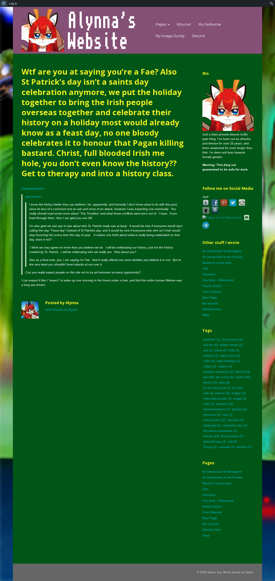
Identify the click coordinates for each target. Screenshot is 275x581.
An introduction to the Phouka (222, 257)
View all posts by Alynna (61, 309)
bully (233, 350)
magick (238, 393)
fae (208, 377)
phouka (239, 409)
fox (237, 387)
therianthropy (214, 441)
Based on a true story (217, 262)
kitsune (222, 393)
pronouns (212, 414)
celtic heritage (228, 361)
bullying (210, 355)
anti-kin (210, 344)
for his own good (217, 387)
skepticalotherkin (32, 188)
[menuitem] (4, 3)
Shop (205, 315)
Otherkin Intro (211, 309)
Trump (210, 447)
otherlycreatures (216, 409)
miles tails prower (217, 398)
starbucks (212, 425)
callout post (230, 355)
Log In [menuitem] (13, 3)
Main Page (209, 297)
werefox (244, 447)
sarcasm (236, 420)
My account (210, 303)
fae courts (225, 377)
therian (211, 436)
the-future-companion (220, 430)
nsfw (208, 404)
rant (228, 414)
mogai (239, 398)
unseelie (226, 447)
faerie (210, 382)
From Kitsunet (212, 291)
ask (208, 350)
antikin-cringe (231, 344)
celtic (209, 361)
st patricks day (235, 425)
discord (242, 371)
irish (208, 393)
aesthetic (211, 339)
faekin (243, 377)
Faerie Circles (211, 286)
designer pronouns (218, 371)
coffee (209, 366)
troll (232, 441)
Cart (205, 268)
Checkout (208, 274)
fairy (224, 382)
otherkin (224, 404)
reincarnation (214, 420)
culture (225, 366)
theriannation (232, 436)
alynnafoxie (33, 196)
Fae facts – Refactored (218, 280)
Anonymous (232, 339)
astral (220, 350)
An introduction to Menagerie (222, 251)
